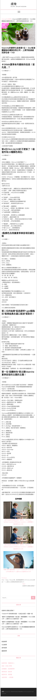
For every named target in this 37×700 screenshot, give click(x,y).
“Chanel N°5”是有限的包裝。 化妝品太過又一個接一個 (17, 613)
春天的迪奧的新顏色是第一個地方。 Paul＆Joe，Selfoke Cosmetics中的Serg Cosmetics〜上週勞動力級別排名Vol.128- (18, 522)
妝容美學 (4, 641)
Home (3, 19)
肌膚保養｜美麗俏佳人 (8, 663)
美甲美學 (4, 648)
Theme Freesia (14, 691)
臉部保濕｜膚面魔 (7, 674)
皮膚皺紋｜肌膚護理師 (8, 668)
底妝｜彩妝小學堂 (7, 666)
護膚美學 (4, 651)
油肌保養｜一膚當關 (7, 677)
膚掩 (14, 4)
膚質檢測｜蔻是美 (7, 671)
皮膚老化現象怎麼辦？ (8, 610)
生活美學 (8, 19)
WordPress (21, 691)
